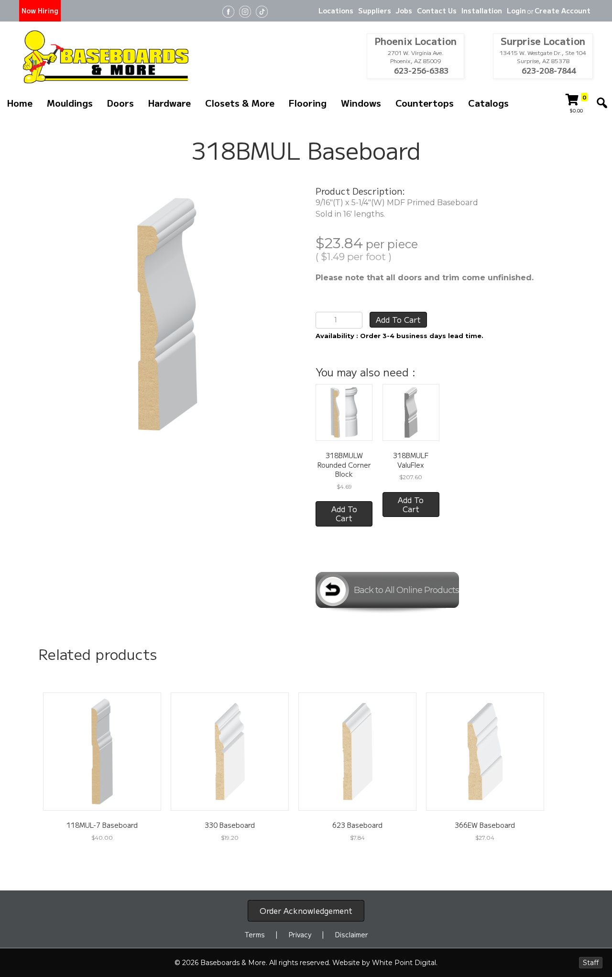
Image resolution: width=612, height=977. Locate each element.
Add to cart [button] (344, 513)
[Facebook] (228, 11)
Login (516, 10)
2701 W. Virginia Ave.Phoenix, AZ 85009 (416, 56)
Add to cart (398, 319)
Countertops (424, 102)
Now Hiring (40, 10)
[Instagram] (245, 11)
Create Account (562, 10)
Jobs (404, 10)
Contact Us (437, 10)
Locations (335, 10)
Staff (591, 962)
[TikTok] (261, 11)
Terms (254, 934)
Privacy (300, 934)
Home (20, 102)
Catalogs (488, 102)
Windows (361, 102)
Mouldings (70, 102)
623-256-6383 (420, 70)
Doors (120, 102)
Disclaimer (351, 934)
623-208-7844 (548, 70)
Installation (481, 10)
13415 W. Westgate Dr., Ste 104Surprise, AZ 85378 (543, 56)
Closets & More (239, 102)
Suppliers (374, 10)
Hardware (169, 102)
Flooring (308, 102)
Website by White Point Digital (384, 962)
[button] (602, 103)
